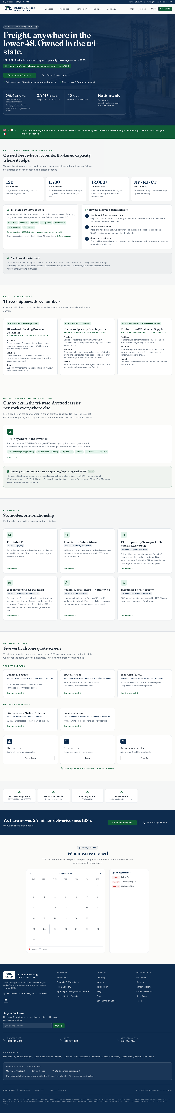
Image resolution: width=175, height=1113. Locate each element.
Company (111, 9)
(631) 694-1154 (128, 1041)
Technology (81, 9)
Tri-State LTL (62, 977)
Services (49, 9)
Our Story (101, 977)
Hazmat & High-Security (67, 996)
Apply (87, 758)
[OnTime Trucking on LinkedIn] (5, 1000)
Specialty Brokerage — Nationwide (73, 991)
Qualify (144, 758)
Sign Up (143, 9)
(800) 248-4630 (22, 2)
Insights (97, 9)
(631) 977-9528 (71, 1041)
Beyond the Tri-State (106, 1001)
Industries (64, 9)
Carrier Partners (143, 987)
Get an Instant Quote (18, 75)
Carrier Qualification (145, 991)
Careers (140, 982)
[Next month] (100, 874)
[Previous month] (31, 874)
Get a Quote (165, 9)
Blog (99, 996)
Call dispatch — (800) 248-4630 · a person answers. (89, 768)
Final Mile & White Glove (68, 982)
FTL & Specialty (64, 987)
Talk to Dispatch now (56, 75)
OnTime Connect (63, 236)
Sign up (58, 1025)
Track (153, 9)
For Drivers (141, 977)
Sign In (132, 9)
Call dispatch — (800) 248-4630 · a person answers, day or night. (35, 232)
